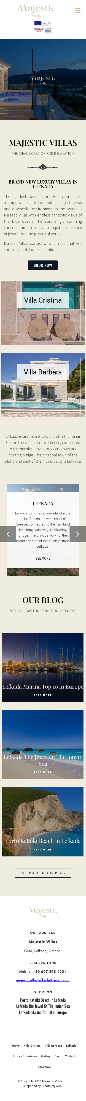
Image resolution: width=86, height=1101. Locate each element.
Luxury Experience (25, 1056)
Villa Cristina (32, 1045)
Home (16, 1045)
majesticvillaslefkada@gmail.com (43, 980)
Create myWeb (52, 1086)
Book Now (44, 1067)
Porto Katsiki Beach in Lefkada (43, 1000)
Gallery (46, 1056)
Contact (70, 1056)
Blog (58, 1056)
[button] (8, 534)
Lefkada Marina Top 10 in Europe (43, 1012)
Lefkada (71, 1045)
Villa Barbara (53, 1045)
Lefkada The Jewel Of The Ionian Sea (43, 1006)
